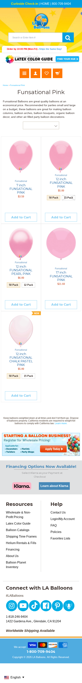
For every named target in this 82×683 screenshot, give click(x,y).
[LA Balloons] (41, 21)
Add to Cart (21, 217)
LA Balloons (39, 657)
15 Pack (68, 197)
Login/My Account (63, 519)
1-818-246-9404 (17, 616)
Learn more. (61, 423)
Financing (12, 549)
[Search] (68, 37)
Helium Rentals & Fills (21, 543)
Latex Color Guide (18, 523)
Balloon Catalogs (17, 530)
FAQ (54, 525)
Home (5, 85)
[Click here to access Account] (35, 73)
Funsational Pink (17, 85)
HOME (45, 3)
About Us (12, 556)
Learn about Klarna (54, 486)
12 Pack (28, 284)
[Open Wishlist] (46, 73)
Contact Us (58, 512)
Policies (56, 532)
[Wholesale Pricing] (41, 444)
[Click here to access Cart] (57, 73)
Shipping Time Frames (21, 536)
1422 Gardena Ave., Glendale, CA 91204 (33, 621)
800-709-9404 (61, 3)
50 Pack (53, 197)
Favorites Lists (60, 538)
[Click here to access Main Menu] (24, 73)
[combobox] (35, 37)
